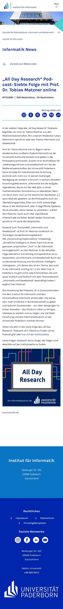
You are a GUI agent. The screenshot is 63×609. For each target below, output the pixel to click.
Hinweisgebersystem (35, 523)
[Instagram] (18, 539)
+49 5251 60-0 (31, 572)
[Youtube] (45, 539)
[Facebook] (27, 539)
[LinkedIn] (36, 539)
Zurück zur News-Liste (23, 63)
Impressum (22, 518)
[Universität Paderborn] (31, 588)
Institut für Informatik (24, 7)
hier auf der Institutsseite (35, 334)
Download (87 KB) (10, 412)
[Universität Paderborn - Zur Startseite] (6, 5)
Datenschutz (47, 518)
